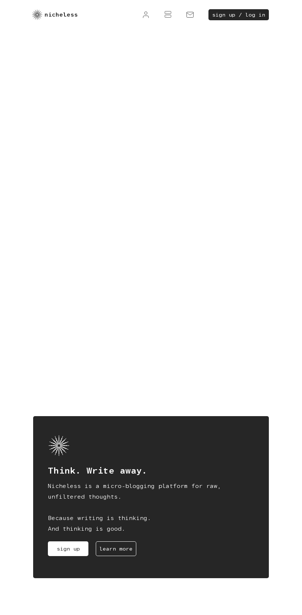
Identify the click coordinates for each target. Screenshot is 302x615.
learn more (116, 548)
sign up (68, 548)
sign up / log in (238, 14)
